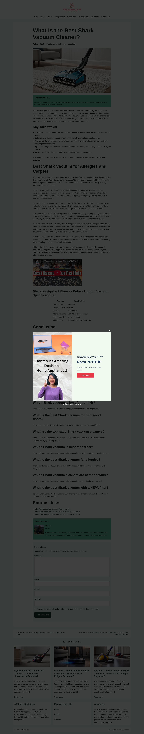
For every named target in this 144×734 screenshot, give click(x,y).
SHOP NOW (85, 375)
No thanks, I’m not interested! (72, 404)
